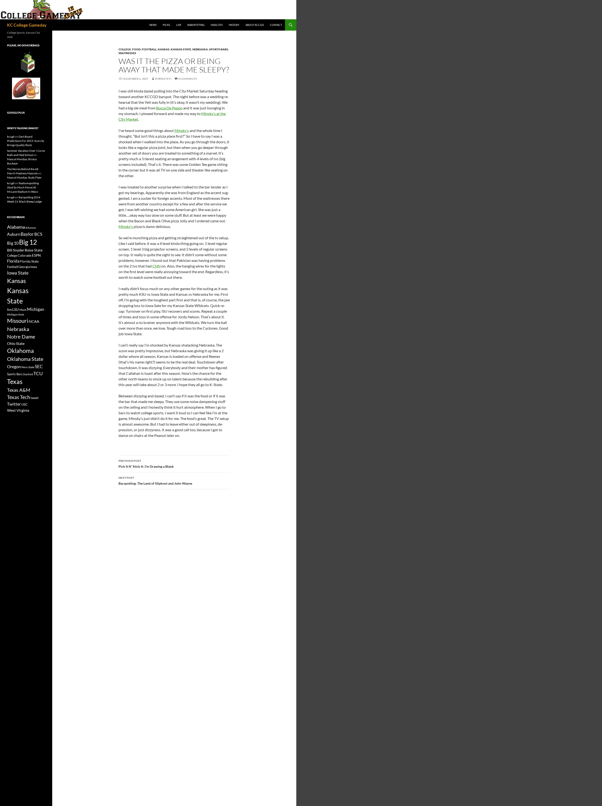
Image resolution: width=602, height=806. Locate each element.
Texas (15, 381)
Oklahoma (20, 350)
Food (136, 49)
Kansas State (181, 49)
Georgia (24, 267)
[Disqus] (174, 559)
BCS (38, 234)
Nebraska (200, 49)
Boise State (34, 250)
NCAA (34, 321)
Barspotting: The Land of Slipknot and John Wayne (155, 480)
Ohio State (15, 343)
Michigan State (15, 314)
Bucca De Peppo (169, 108)
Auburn (13, 234)
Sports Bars (218, 49)
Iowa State (17, 272)
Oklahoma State (25, 359)
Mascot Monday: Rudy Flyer (24, 177)
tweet (35, 398)
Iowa (33, 267)
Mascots (217, 24)
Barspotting (196, 24)
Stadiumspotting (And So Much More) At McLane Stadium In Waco (23, 187)
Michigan (35, 309)
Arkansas (30, 227)
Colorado (25, 255)
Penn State (27, 367)
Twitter (14, 404)
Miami (23, 309)
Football (149, 49)
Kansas (164, 49)
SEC (39, 366)
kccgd (10, 136)
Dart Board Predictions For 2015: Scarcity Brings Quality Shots (25, 141)
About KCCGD (255, 24)
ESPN (36, 255)
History (234, 24)
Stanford (28, 374)
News (153, 24)
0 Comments (187, 78)
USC (24, 404)
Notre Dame (21, 336)
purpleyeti (163, 78)
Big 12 (28, 242)
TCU (38, 373)
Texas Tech (18, 397)
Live (178, 24)
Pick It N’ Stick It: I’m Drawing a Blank (146, 463)
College (125, 49)
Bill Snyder (15, 250)
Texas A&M (18, 390)
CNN (156, 266)
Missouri (17, 320)
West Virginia (18, 410)
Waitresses (127, 53)
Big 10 (13, 243)
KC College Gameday (27, 25)
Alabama (16, 227)
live (9, 309)
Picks (166, 24)
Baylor (27, 234)
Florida (13, 261)
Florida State (29, 261)
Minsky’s (181, 130)
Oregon (14, 366)
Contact (276, 24)
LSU (15, 309)
